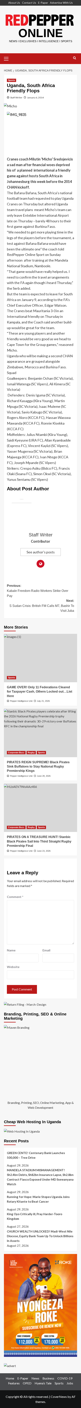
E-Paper (43, 2)
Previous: (37, 590)
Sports (11, 80)
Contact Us (29, 2)
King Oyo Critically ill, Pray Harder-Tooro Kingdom (34, 1216)
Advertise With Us (61, 2)
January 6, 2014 (35, 97)
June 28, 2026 (44, 776)
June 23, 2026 (44, 851)
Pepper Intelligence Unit (21, 701)
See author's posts (41, 552)
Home (10, 1378)
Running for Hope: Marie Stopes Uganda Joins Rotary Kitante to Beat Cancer (38, 1199)
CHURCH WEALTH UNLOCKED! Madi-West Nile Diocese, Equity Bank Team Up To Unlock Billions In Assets (40, 1236)
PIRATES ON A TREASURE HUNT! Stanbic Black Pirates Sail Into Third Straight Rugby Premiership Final (39, 841)
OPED (27, 1383)
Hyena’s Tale (43, 1383)
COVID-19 (64, 1378)
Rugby (31, 752)
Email (46, 950)
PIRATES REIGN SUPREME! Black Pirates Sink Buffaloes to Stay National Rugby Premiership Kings (38, 767)
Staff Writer (16, 97)
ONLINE (40, 33)
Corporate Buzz (16, 752)
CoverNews (59, 1396)
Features (14, 1383)
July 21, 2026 (43, 701)
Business (48, 1378)
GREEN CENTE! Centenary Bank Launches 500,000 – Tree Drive (36, 1155)
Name (11, 950)
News (35, 1378)
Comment (15, 897)
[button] (8, 58)
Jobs (70, 1383)
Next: (41, 605)
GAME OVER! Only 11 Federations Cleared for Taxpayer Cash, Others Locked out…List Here (39, 692)
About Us (14, 2)
